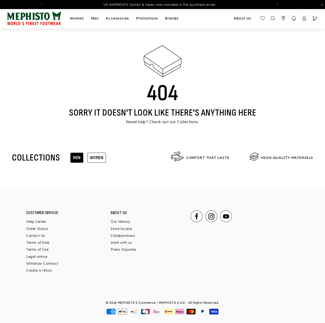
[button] (294, 18)
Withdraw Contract (42, 263)
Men (77, 158)
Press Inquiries (123, 249)
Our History (120, 222)
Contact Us (35, 236)
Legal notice (36, 256)
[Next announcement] (277, 4)
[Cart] (315, 18)
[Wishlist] (262, 18)
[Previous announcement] (41, 4)
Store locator (122, 229)
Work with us (121, 242)
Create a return (39, 270)
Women (96, 158)
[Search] (273, 18)
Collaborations (123, 236)
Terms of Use (37, 249)
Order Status (37, 229)
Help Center (36, 222)
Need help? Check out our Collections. (162, 121)
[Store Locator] (283, 18)
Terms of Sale (37, 242)
